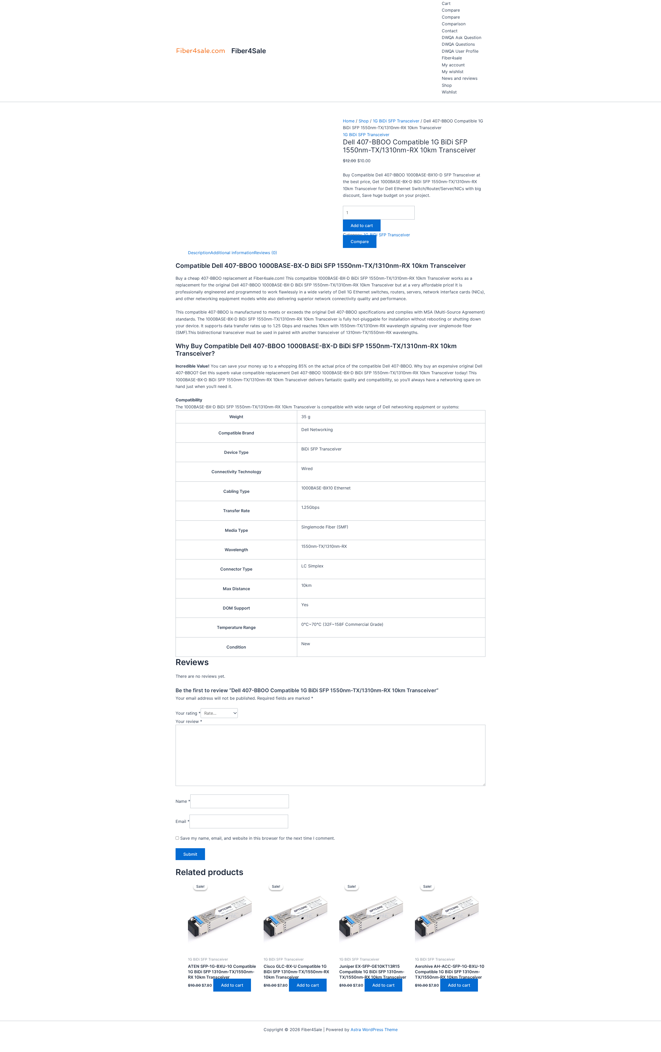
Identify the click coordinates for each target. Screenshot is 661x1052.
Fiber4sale (452, 57)
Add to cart (362, 225)
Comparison (454, 23)
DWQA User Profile (460, 51)
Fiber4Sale (248, 51)
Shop (447, 85)
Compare (451, 10)
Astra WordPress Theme (374, 1029)
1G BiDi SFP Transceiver (396, 120)
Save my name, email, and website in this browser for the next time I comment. (257, 838)
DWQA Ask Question (461, 37)
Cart (446, 3)
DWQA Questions (458, 44)
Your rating (188, 713)
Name (183, 801)
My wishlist (452, 71)
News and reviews (459, 78)
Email (183, 821)
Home (349, 120)
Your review (189, 721)
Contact (450, 30)
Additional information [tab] (232, 252)
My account (453, 64)
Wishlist (449, 92)
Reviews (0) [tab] (265, 252)
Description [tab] (199, 252)
